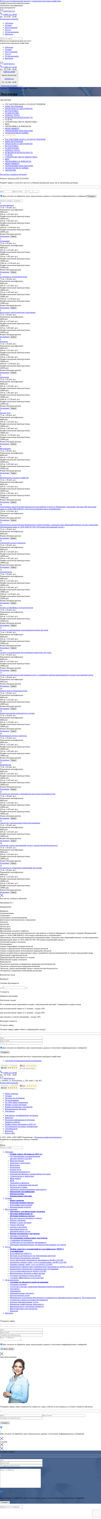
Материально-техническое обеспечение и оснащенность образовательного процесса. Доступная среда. (53, 1298)
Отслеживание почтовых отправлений (21, 1126)
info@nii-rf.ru (9, 11)
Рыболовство (5, 765)
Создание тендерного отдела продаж (25, 1275)
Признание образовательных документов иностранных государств (38, 1245)
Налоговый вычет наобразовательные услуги (20, 1230)
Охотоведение (6, 572)
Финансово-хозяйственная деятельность (27, 1304)
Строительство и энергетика (22, 1176)
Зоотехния (4, 377)
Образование (15, 1291)
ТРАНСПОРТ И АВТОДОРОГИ (19, 109)
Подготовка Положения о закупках (25, 1258)
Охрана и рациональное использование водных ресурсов (24, 630)
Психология (15, 1167)
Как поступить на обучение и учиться (26, 1218)
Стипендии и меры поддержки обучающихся (29, 1300)
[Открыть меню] (22, 86)
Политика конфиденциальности (48, 1137)
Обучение (9, 1152)
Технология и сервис (18, 1187)
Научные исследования (15, 1098)
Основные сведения (18, 1284)
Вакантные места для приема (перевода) (27, 1306)
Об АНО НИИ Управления (16, 1102)
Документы (10, 1111)
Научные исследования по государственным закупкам (33, 1256)
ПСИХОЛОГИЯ (12, 113)
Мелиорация (5, 449)
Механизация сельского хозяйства (14, 478)
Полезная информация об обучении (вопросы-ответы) (20, 1121)
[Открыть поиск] (20, 86)
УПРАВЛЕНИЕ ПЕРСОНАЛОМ (19, 131)
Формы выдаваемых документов (19, 1107)
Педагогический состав (20, 1295)
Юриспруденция (17, 1161)
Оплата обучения (17, 1225)
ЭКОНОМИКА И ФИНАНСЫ (18, 161)
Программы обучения (18, 88)
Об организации (12, 1100)
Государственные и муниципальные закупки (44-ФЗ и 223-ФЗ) (25, 1157)
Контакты (9, 1131)
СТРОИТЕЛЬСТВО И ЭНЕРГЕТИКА (21, 157)
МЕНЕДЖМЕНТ (12, 128)
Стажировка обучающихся (21, 1240)
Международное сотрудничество (23, 1309)
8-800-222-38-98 (10, 14)
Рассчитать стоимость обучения (13, 174)
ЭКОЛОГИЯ (10, 135)
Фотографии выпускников (21, 1205)
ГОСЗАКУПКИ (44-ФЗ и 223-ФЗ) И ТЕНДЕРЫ (25, 139)
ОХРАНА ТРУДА (12, 115)
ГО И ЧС (9, 155)
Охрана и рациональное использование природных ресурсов (25, 652)
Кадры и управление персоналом (24, 1185)
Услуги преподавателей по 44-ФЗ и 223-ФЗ (28, 1271)
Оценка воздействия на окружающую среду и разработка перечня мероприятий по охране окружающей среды (46, 675)
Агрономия (5, 241)
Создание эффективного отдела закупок (27, 1278)
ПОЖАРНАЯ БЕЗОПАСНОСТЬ (19, 117)
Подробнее (4, 236)
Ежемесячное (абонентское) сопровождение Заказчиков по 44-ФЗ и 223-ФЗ (41, 1267)
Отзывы (8, 1096)
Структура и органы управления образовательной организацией (37, 1287)
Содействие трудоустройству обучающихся (28, 1242)
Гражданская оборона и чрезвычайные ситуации (30, 1174)
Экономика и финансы (19, 1183)
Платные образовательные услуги (24, 1302)
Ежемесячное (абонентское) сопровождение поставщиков (34, 1269)
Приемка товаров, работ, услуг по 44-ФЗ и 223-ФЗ (31, 1264)
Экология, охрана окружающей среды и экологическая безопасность (29, 845)
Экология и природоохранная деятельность (28, 1189)
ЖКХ (7, 159)
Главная (3, 88)
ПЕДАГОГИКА (11, 111)
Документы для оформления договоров (21, 1115)
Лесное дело (5, 413)
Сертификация (11, 1129)
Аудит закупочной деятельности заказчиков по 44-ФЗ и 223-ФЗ (36, 1260)
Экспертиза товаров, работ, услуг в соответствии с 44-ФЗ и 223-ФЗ (38, 1262)
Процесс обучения (17, 1220)
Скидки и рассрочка (18, 1227)
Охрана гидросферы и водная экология (16, 608)
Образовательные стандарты (22, 1293)
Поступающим (11, 1209)
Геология (4, 341)
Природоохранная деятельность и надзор (17, 713)
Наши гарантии (11, 1094)
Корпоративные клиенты (20, 1207)
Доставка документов (19, 1236)
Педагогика (15, 1165)
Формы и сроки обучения (15, 1105)
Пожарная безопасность (20, 1172)
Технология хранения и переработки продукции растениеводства (27, 794)
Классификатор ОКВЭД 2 (21, 1253)
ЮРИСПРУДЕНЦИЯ (14, 106)
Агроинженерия (7, 205)
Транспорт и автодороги (20, 1163)
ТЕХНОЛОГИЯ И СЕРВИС (17, 133)
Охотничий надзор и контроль (12, 543)
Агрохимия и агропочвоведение (13, 277)
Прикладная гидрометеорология (13, 691)
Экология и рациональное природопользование (20, 823)
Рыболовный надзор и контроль (13, 736)
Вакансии (9, 1118)
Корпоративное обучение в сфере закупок (27, 1273)
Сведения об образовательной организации (23, 1061)
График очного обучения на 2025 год (20, 1124)
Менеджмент (15, 1178)
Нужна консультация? (9, 19)
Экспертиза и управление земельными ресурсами (21, 868)
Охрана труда (15, 1169)
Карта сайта (10, 1133)
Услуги (8, 1247)
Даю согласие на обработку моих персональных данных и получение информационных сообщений (44, 196)
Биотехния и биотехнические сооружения (17, 312)
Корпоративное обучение (15, 1109)
